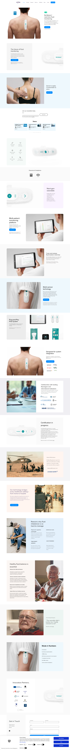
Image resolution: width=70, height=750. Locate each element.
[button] (45, 12)
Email (23, 112)
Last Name (46, 720)
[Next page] (40, 132)
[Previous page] (30, 132)
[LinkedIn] (9, 730)
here (53, 440)
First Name (31, 720)
